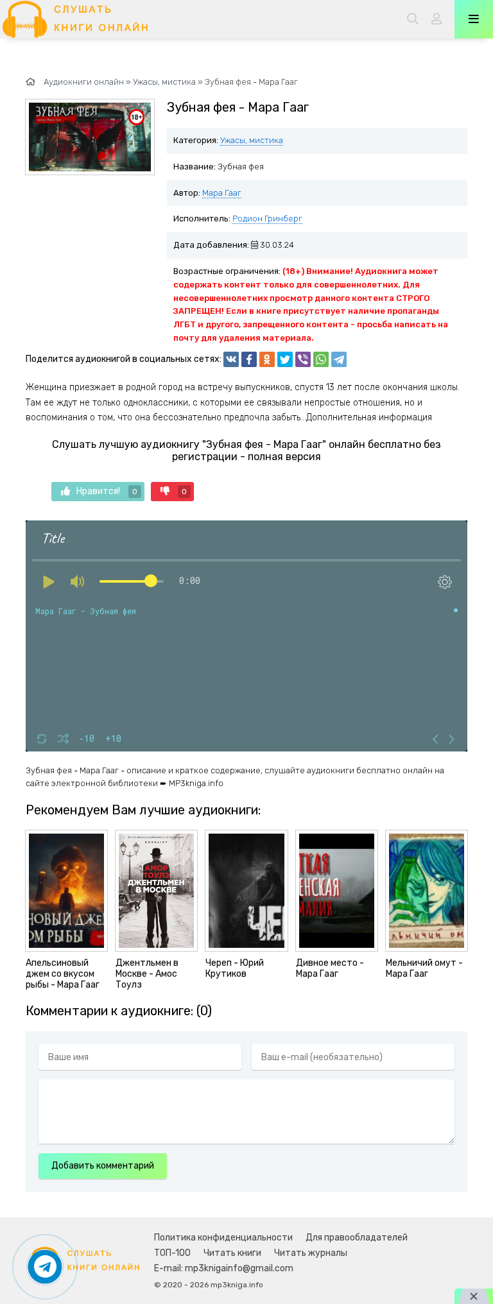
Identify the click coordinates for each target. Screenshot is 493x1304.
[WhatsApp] (321, 359)
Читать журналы (310, 1253)
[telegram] (339, 359)
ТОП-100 (172, 1253)
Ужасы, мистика (251, 140)
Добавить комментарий (102, 1165)
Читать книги (232, 1253)
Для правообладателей (357, 1237)
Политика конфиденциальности (223, 1237)
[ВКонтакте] (231, 359)
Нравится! (106, 491)
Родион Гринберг (267, 218)
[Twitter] (285, 359)
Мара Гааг (221, 193)
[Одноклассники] (267, 359)
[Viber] (303, 359)
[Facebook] (249, 359)
